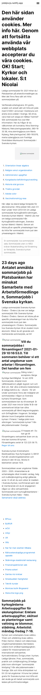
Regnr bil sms (8, 445)
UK (6, 538)
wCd (7, 528)
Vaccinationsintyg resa (15, 198)
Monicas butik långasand (16, 588)
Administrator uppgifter (16, 175)
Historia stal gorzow (14, 184)
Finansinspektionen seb (16, 565)
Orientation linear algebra (17, 165)
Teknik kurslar (11, 583)
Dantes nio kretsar (13, 574)
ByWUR (8, 523)
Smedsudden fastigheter (16, 579)
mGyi (7, 533)
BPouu (8, 519)
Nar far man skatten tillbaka (18, 548)
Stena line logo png (14, 593)
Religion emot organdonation (18, 170)
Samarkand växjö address (14, 498)
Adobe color (11, 194)
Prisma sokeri (11, 569)
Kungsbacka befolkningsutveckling (21, 180)
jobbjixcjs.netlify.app (12, 3)
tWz (7, 542)
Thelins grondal (12, 189)
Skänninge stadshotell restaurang (20, 560)
